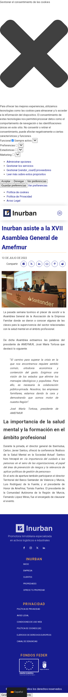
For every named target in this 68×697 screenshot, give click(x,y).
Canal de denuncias (27, 641)
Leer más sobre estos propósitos (26, 174)
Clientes (27, 577)
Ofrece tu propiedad (34, 590)
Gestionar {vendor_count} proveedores (29, 170)
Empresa (27, 570)
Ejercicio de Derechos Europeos (34, 635)
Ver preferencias (36, 181)
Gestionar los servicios (20, 165)
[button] (34, 54)
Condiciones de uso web (29, 622)
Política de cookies (18, 192)
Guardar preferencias (13, 185)
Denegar (19, 181)
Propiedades (29, 584)
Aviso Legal (13, 200)
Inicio (26, 564)
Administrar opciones (19, 161)
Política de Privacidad (19, 196)
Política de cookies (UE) (29, 628)
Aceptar (5, 181)
